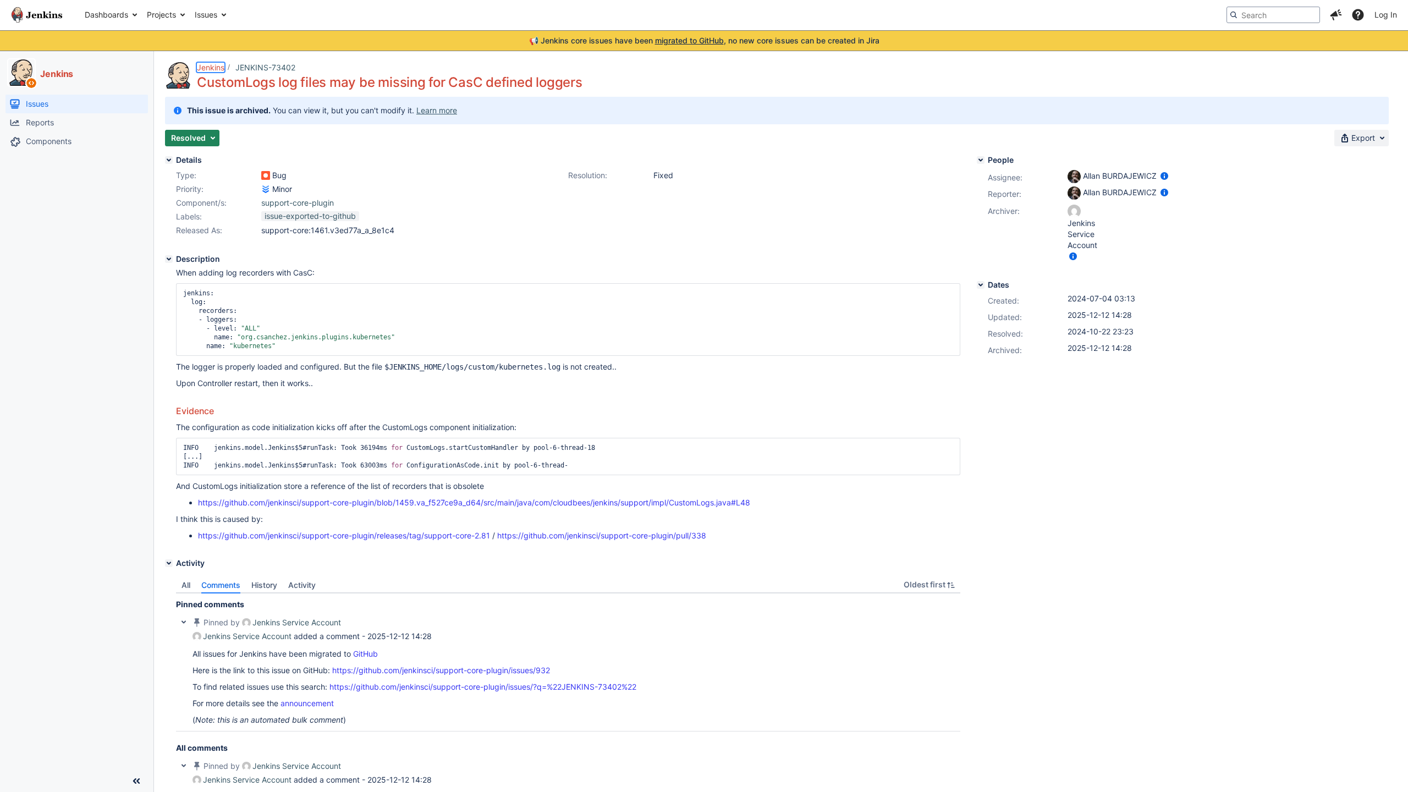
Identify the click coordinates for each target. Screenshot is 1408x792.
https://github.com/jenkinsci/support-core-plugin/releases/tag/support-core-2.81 (344, 535)
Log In (1385, 14)
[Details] (169, 160)
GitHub (365, 653)
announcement (307, 703)
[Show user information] (1164, 175)
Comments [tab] (220, 585)
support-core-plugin (297, 202)
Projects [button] (161, 14)
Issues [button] (206, 14)
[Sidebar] (136, 781)
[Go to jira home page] (37, 15)
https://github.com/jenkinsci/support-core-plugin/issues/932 (441, 670)
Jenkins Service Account (296, 622)
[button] (1336, 15)
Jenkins (210, 67)
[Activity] (169, 563)
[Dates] (981, 285)
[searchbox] (1273, 15)
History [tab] (264, 585)
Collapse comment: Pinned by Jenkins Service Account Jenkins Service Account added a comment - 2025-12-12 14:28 (183, 622)
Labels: (189, 216)
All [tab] (186, 585)
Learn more (436, 110)
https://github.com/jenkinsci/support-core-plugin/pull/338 (601, 535)
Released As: (199, 230)
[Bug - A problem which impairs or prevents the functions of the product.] (265, 175)
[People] (981, 160)
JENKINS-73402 (265, 67)
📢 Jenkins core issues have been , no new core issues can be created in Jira (704, 40)
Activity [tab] (302, 585)
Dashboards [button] (106, 14)
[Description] (169, 259)
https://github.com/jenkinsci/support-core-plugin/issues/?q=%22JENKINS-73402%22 (482, 686)
